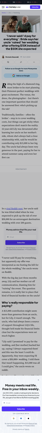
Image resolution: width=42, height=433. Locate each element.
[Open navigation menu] (3, 7)
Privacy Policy (30, 425)
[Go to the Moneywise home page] (14, 7)
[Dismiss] (38, 380)
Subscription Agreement (15, 425)
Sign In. (27, 429)
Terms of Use (33, 423)
